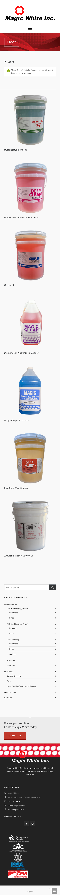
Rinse (11, 618)
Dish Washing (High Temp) (17, 608)
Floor (9, 681)
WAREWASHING (10, 604)
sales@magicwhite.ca (16, 805)
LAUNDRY (8, 697)
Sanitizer (12, 654)
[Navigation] (30, 30)
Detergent (13, 612)
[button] (52, 587)
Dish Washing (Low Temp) (17, 624)
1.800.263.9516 (14, 801)
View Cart (49, 70)
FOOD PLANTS (10, 692)
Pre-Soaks (11, 660)
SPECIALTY (8, 671)
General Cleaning (14, 676)
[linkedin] (32, 823)
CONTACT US (15, 735)
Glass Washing (13, 639)
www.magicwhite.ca (16, 809)
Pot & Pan (11, 665)
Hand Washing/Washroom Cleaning (21, 686)
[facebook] (26, 823)
